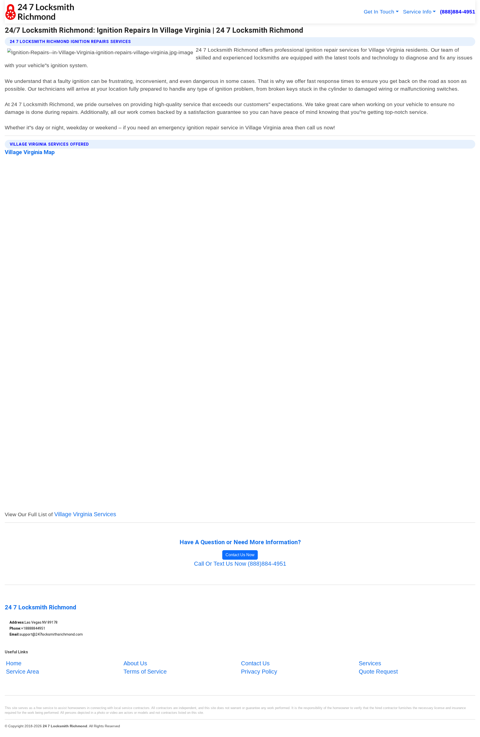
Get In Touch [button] (379, 11)
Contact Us (255, 663)
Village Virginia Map (30, 152)
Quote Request (378, 672)
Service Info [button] (417, 11)
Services (370, 663)
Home (14, 663)
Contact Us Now (240, 555)
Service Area (22, 672)
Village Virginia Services (85, 514)
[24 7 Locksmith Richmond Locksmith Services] (39, 11)
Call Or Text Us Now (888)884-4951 (240, 564)
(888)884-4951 (457, 11)
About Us (135, 663)
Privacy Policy (259, 672)
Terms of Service (145, 672)
